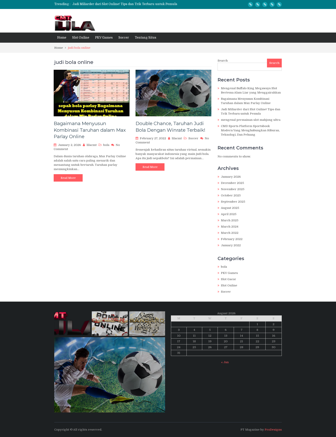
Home (61, 37)
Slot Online (80, 37)
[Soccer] (272, 4)
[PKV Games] (264, 4)
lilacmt (92, 145)
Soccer (123, 37)
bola (106, 145)
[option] (131, 4)
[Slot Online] (257, 4)
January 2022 (231, 245)
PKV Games (104, 37)
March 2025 (229, 220)
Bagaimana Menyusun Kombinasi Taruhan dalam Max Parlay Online (90, 130)
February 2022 (231, 239)
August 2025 (230, 208)
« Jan (225, 362)
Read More (68, 177)
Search (223, 60)
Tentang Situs (145, 37)
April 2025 (228, 214)
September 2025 (233, 201)
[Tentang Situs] (279, 4)
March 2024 (229, 226)
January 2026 (231, 176)
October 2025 (231, 195)
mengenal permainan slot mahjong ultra (250, 120)
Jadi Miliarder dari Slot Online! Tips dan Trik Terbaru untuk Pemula (124, 4)
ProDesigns (273, 429)
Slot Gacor (228, 279)
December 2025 (232, 183)
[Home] (250, 4)
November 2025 (232, 189)
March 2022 (229, 233)
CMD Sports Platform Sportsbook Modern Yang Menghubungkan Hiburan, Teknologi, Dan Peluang (250, 130)
